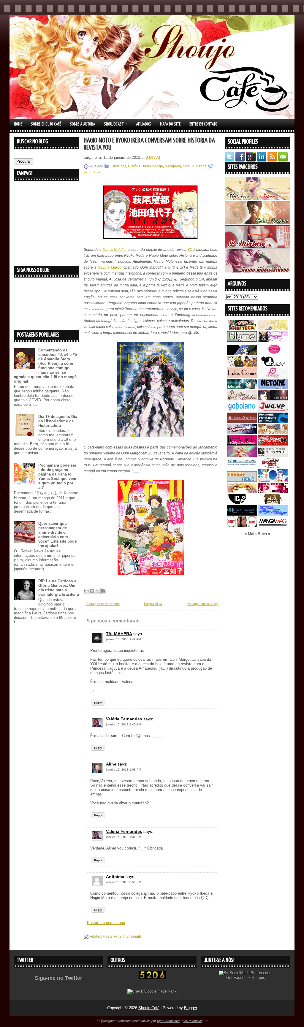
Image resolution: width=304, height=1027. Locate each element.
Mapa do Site (170, 124)
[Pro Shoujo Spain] (273, 491)
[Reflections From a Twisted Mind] (242, 365)
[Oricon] (242, 514)
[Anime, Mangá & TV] (273, 421)
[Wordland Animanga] (242, 433)
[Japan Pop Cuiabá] (273, 376)
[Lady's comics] (242, 376)
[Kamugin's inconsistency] (242, 455)
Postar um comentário (106, 922)
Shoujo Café (148, 1008)
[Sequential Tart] (273, 467)
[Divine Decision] (273, 433)
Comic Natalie (114, 250)
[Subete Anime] (242, 421)
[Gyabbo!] (242, 354)
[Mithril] (242, 388)
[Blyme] (242, 340)
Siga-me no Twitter (58, 978)
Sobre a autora (82, 124)
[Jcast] (273, 365)
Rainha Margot (110, 267)
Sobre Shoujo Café (46, 124)
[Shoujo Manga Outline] (242, 491)
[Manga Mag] (273, 525)
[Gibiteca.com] (242, 329)
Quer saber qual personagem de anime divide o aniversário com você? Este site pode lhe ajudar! (57, 534)
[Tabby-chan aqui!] (273, 340)
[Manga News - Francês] (242, 480)
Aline (111, 764)
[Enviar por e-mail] (86, 591)
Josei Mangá (152, 166)
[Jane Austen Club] (242, 399)
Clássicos (118, 166)
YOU (191, 250)
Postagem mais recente (103, 604)
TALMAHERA (119, 633)
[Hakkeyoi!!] (273, 503)
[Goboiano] (242, 410)
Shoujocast (116, 124)
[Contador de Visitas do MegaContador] (152, 978)
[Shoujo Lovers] (273, 480)
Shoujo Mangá (195, 166)
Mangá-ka (173, 166)
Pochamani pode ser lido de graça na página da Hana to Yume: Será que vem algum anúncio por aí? (57, 476)
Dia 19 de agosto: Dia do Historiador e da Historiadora (57, 421)
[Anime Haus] (273, 399)
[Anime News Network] (242, 467)
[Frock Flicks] (242, 444)
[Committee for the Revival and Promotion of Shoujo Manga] (273, 514)
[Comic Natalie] (273, 455)
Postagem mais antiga (202, 604)
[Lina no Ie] (273, 329)
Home (18, 124)
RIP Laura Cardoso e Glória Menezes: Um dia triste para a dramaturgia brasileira (58, 588)
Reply (98, 702)
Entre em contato (203, 124)
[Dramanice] (273, 354)
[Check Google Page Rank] (152, 991)
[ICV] (242, 503)
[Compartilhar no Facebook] (103, 591)
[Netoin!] (273, 388)
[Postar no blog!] (92, 591)
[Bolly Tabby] (242, 525)
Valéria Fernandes (124, 719)
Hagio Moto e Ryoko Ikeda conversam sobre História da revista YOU (149, 144)
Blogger (190, 1008)
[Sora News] (273, 444)
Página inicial (153, 604)
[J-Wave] (273, 410)
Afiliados (143, 124)
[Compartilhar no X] (98, 591)
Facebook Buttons (249, 977)
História (134, 166)
